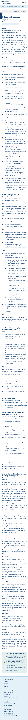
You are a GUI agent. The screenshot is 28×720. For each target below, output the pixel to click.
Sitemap (6, 696)
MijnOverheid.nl (8, 709)
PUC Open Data (8, 705)
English (6, 683)
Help (5, 685)
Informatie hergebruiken (10, 690)
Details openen (1, 16)
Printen (22, 11)
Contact (6, 681)
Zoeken (6, 686)
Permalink (16, 11)
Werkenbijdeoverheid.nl (10, 715)
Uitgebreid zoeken (17, 6)
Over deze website (8, 679)
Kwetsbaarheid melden (9, 698)
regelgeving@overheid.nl (11, 670)
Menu (24, 2)
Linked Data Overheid (9, 703)
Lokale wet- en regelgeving (6, 6)
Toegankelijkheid (8, 694)
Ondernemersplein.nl (9, 713)
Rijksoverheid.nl (8, 711)
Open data (6, 702)
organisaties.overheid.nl (11, 665)
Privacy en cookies (8, 692)
